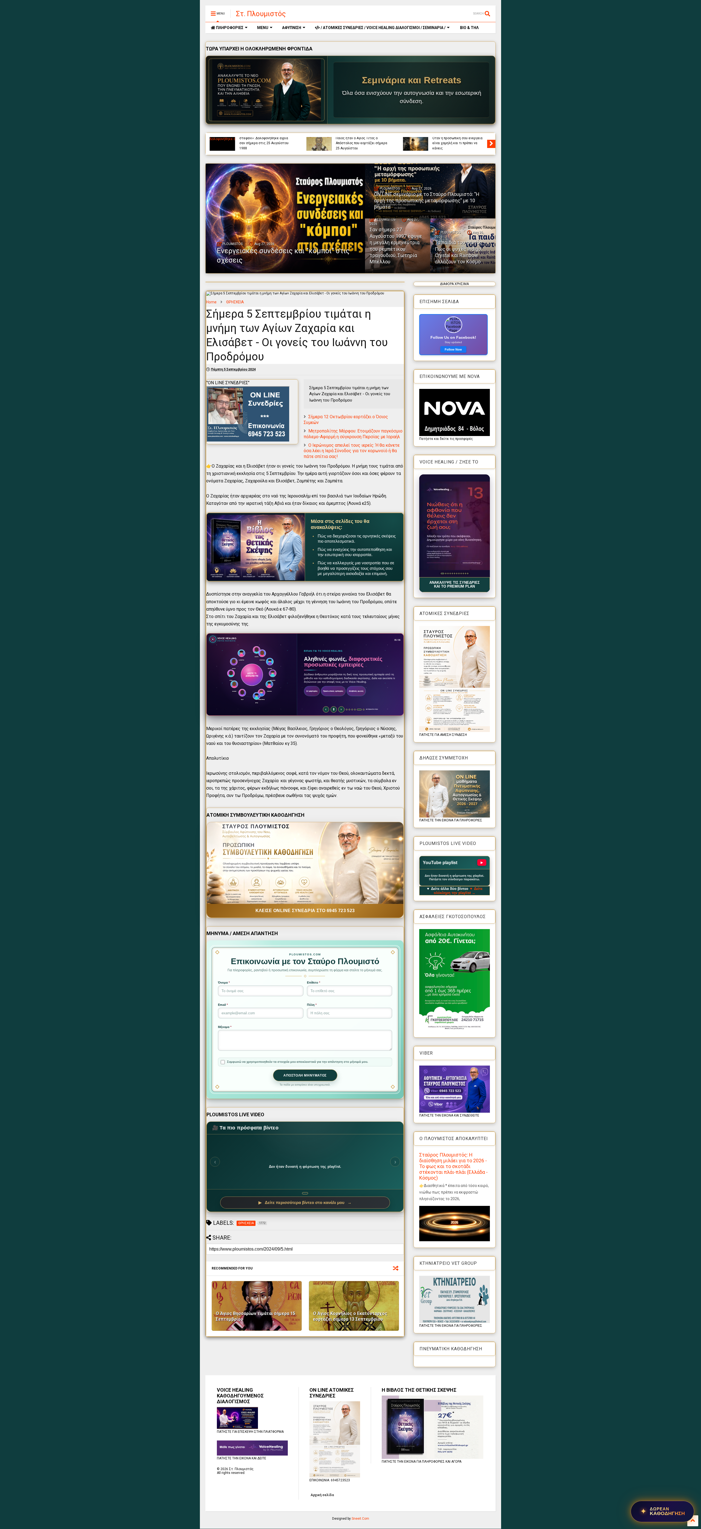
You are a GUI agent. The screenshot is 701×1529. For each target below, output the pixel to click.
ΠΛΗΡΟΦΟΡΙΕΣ (229, 27)
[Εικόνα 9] (461, 573)
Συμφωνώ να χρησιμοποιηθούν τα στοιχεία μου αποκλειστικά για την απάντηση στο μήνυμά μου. (297, 1061)
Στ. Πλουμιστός (261, 14)
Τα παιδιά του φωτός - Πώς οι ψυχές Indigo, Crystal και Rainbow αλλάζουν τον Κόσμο (460, 252)
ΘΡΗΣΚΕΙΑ (343, 139)
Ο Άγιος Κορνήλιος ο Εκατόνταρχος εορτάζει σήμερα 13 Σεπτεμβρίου (350, 1316)
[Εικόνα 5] (452, 573)
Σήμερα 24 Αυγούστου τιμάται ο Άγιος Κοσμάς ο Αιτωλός (361, 145)
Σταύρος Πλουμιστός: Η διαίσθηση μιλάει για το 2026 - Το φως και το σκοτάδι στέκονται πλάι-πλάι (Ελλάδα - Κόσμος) (453, 1166)
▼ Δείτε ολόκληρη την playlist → (458, 891)
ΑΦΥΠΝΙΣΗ (291, 27)
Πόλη (312, 1004)
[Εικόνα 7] (456, 573)
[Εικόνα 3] (445, 573)
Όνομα (224, 982)
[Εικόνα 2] (443, 573)
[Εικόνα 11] (465, 573)
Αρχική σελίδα (322, 1495)
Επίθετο (313, 982)
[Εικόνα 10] (463, 573)
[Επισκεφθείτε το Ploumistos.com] (266, 90)
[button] (454, 525)
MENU (262, 27)
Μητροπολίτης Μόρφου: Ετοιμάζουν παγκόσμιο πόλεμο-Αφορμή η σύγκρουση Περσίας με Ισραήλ (353, 433)
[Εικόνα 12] (467, 573)
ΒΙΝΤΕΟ (283, 139)
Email (223, 1004)
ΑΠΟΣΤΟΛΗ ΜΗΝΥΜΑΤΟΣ (305, 1075)
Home (211, 302)
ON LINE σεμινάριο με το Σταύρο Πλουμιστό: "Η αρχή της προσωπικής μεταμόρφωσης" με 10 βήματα (426, 200)
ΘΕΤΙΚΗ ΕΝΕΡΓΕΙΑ (463, 139)
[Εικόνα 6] (454, 573)
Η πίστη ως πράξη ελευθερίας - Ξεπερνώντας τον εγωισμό (263, 145)
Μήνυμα (224, 1027)
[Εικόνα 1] (441, 573)
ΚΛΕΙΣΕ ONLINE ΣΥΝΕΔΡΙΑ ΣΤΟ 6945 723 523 (305, 910)
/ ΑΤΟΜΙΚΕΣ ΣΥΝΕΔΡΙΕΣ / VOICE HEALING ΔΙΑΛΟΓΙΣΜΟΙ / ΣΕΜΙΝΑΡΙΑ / (383, 27)
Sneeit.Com (360, 1519)
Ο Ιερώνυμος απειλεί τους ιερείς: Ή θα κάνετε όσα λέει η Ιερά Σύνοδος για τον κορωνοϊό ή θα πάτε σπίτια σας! (352, 451)
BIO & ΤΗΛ (469, 27)
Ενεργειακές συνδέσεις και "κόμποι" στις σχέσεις (454, 145)
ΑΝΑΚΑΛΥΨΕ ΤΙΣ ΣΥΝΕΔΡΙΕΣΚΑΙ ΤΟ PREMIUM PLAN (454, 584)
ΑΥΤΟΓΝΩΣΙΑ (249, 139)
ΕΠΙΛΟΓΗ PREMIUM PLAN (320, 703)
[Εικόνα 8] (458, 573)
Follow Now (453, 349)
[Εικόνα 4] (449, 573)
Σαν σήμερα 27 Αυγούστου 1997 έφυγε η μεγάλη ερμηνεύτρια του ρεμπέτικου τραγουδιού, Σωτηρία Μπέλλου (396, 245)
